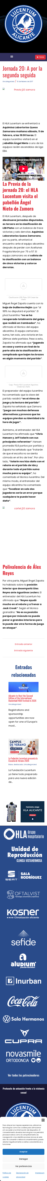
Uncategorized (8, 81)
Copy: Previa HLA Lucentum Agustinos (23, 385)
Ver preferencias (23, 1166)
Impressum (39, 1173)
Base (10, 764)
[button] (43, 1120)
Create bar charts (23, 387)
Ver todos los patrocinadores (23, 1075)
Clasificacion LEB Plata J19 (19, 297)
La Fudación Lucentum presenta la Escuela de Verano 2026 (22, 759)
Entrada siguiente (23, 651)
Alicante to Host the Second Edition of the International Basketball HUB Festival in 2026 (22, 698)
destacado (18, 764)
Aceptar (23, 1151)
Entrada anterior (23, 644)
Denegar (23, 1159)
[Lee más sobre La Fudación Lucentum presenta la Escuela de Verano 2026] (23, 746)
